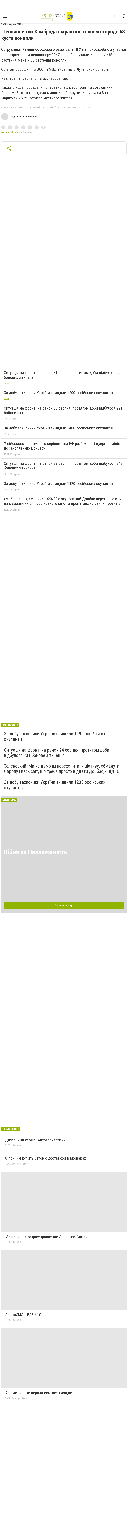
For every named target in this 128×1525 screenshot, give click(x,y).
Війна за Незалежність (35, 852)
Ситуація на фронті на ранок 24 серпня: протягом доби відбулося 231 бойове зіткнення (56, 752)
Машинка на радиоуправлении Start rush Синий (46, 1237)
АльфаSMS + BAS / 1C (23, 1314)
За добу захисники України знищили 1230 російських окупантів (54, 784)
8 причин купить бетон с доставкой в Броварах (45, 1158)
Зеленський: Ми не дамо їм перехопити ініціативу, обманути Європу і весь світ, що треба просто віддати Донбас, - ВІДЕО (62, 768)
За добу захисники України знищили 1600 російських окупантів (58, 392)
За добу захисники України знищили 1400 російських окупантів (58, 428)
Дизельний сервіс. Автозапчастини (35, 1140)
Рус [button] (116, 16)
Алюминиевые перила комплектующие (38, 1393)
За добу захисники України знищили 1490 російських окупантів (54, 736)
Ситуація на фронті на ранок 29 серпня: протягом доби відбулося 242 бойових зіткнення (63, 465)
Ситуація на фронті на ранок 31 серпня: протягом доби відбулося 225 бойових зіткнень (63, 375)
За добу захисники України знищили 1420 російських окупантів (58, 483)
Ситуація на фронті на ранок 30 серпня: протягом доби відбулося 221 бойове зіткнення (63, 410)
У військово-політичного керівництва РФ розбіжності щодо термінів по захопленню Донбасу (62, 446)
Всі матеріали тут (64, 905)
